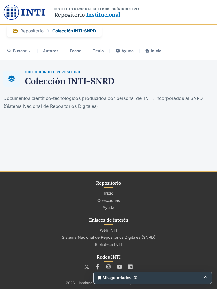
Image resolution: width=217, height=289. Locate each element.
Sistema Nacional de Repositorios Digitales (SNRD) (108, 237)
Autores (50, 50)
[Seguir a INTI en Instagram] (108, 266)
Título (98, 50)
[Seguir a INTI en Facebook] (97, 266)
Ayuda (127, 50)
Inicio (156, 50)
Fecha (75, 50)
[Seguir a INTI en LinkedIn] (130, 266)
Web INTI (108, 230)
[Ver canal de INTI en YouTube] (119, 266)
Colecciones (108, 200)
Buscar (20, 50)
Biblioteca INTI (108, 244)
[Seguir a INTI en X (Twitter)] (87, 266)
